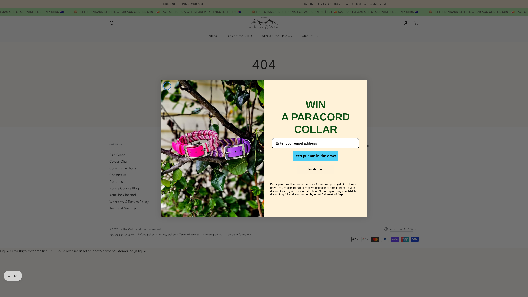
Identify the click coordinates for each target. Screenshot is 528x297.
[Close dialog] (167, 86)
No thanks (315, 169)
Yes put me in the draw (316, 156)
